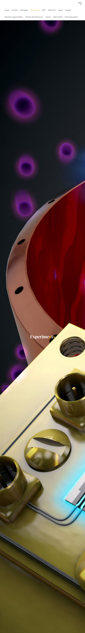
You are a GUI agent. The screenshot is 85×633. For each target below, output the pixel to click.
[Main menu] (80, 3)
